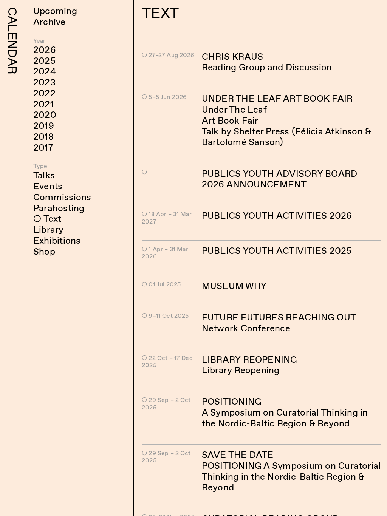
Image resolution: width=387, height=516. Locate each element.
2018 (43, 136)
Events (47, 186)
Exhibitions (57, 240)
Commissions (62, 197)
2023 (44, 82)
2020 (44, 115)
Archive (49, 22)
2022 (44, 93)
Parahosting (59, 208)
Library (48, 229)
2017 (43, 147)
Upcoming (55, 11)
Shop (44, 251)
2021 (43, 104)
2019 (43, 125)
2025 (44, 60)
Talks (44, 175)
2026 (44, 50)
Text (52, 218)
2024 (44, 71)
